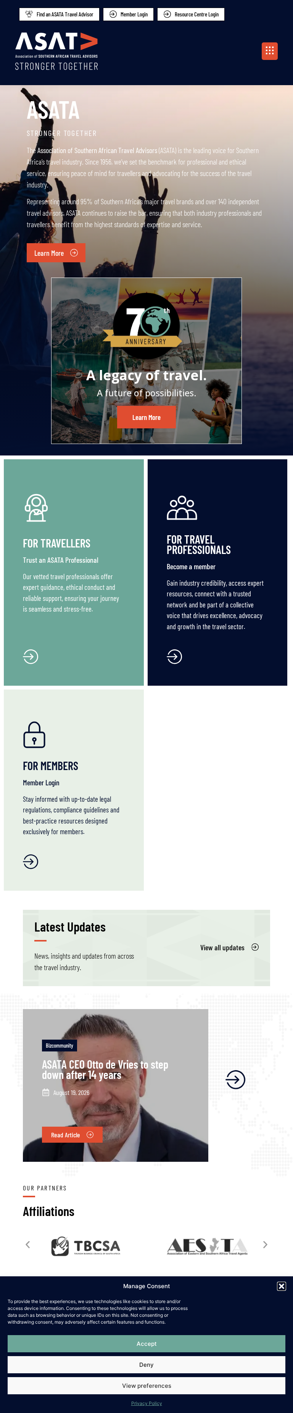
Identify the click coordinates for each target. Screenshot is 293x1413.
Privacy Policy (146, 1403)
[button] (281, 1286)
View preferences (146, 1385)
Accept (147, 1343)
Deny (146, 1364)
